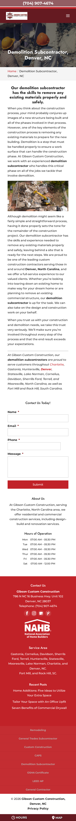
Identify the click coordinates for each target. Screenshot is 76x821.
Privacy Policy (38, 808)
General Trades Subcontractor (38, 738)
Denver (46, 369)
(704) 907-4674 (38, 3)
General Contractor (38, 789)
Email (13, 426)
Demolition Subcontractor (38, 764)
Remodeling (38, 730)
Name (13, 412)
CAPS (38, 755)
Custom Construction (38, 747)
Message (15, 454)
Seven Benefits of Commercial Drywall (39, 708)
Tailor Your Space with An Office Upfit (39, 701)
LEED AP (38, 781)
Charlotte (57, 364)
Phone (14, 440)
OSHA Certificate (38, 772)
